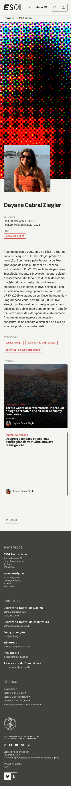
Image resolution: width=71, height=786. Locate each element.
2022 (37, 224)
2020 (29, 224)
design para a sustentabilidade (23, 349)
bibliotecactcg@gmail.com (17, 646)
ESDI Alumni (24, 18)
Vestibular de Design (14, 693)
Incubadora (9, 689)
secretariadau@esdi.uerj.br (17, 626)
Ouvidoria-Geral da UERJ (16, 700)
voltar (13, 519)
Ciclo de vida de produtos (41, 342)
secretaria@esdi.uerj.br (15, 612)
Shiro (18, 754)
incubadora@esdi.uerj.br (16, 657)
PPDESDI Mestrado (14, 224)
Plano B (25, 752)
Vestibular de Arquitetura (16, 697)
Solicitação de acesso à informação (21, 704)
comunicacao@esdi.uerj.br (17, 667)
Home (7, 18)
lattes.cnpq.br (13, 235)
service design (13, 342)
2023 (30, 221)
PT (30, 7)
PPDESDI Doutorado (15, 220)
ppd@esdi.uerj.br (12, 636)
